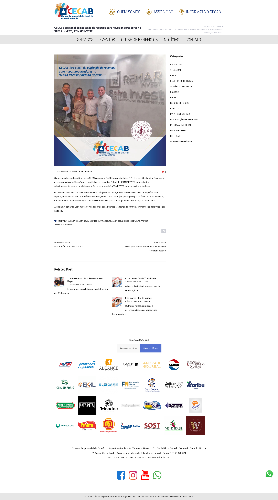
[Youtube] (145, 475)
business (93, 221)
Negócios (128, 221)
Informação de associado (184, 119)
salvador (69, 224)
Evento (174, 108)
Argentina (62, 221)
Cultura (174, 91)
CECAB (80, 171)
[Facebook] (121, 475)
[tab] (128, 348)
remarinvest (143, 221)
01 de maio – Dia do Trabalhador (141, 278)
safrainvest (59, 224)
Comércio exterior (181, 86)
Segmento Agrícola (181, 141)
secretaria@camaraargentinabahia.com (149, 457)
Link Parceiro (178, 130)
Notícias (171, 39)
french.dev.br (188, 496)
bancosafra (78, 221)
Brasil (86, 221)
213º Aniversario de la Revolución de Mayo (85, 280)
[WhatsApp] (157, 475)
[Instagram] (133, 475)
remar (134, 221)
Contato (193, 39)
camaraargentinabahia (107, 221)
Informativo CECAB (181, 124)
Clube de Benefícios (139, 39)
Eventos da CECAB (180, 113)
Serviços (85, 39)
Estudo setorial (179, 102)
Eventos (107, 39)
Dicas (173, 97)
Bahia (70, 221)
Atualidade (176, 69)
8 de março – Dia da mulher (138, 298)
